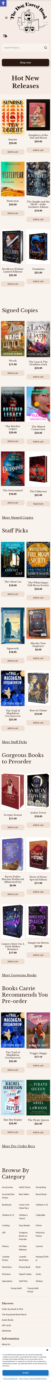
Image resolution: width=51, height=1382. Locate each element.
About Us (6, 1344)
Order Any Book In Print (12, 1309)
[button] (3, 3)
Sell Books (6, 1331)
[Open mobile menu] (6, 17)
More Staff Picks (14, 742)
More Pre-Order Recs (18, 1146)
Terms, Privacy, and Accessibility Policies (33, 1378)
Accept (25, 1373)
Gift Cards (6, 1325)
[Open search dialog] (45, 47)
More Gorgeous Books (19, 975)
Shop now (25, 62)
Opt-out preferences (10, 1378)
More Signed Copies (17, 517)
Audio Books (7, 1320)
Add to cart (13, 152)
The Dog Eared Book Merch (14, 1314)
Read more (38, 504)
